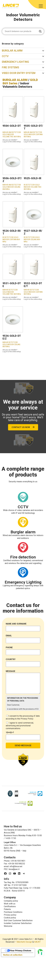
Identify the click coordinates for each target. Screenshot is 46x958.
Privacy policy (10, 915)
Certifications (10, 906)
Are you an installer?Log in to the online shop (12, 141)
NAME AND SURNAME (16, 624)
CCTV (5, 56)
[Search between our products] (40, 31)
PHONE (9, 647)
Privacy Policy (27, 719)
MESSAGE (10, 671)
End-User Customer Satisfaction (18, 920)
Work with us (9, 903)
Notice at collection (12, 955)
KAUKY (37, 942)
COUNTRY (10, 659)
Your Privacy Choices (20, 950)
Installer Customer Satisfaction (18, 923)
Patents (7, 909)
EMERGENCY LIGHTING (15, 61)
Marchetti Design (24, 942)
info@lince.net (16, 866)
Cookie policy (10, 917)
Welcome (8, 926)
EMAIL (9, 635)
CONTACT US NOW (21, 427)
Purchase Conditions (13, 912)
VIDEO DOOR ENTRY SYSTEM (18, 73)
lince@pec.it (14, 869)
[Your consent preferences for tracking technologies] (41, 953)
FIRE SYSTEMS (10, 67)
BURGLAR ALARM (12, 50)
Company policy (11, 901)
